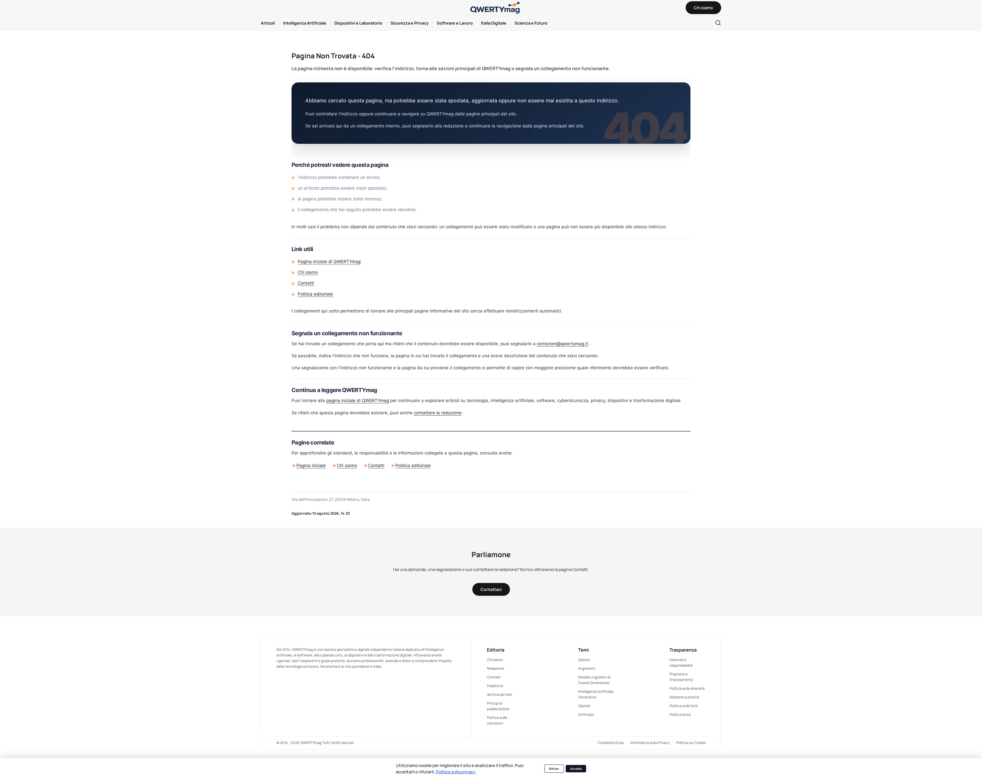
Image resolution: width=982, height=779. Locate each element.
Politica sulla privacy (455, 772)
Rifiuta (554, 769)
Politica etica (680, 714)
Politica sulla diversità (687, 688)
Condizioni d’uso (611, 742)
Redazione (495, 668)
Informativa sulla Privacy (650, 742)
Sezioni (584, 659)
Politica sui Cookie (691, 742)
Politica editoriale (315, 294)
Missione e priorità (684, 697)
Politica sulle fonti (683, 705)
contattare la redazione (438, 412)
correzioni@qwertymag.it (562, 343)
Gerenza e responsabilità (681, 662)
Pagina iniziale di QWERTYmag (329, 261)
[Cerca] (718, 23)
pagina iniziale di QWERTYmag (357, 400)
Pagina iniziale (311, 465)
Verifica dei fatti (499, 694)
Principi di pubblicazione (498, 706)
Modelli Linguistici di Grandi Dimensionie (594, 680)
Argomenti (586, 668)
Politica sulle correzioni (497, 720)
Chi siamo (308, 272)
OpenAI (584, 705)
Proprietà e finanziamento (681, 677)
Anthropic (586, 714)
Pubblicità (495, 685)
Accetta (576, 769)
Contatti (306, 283)
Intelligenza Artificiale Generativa (595, 694)
